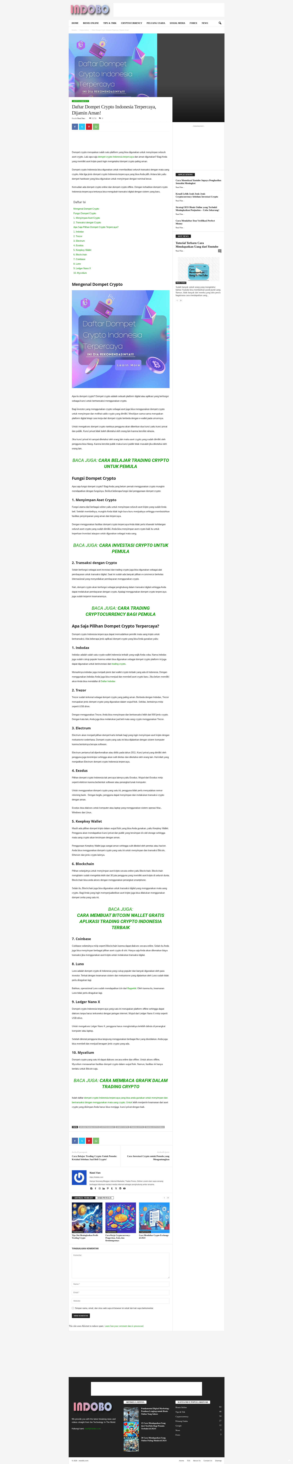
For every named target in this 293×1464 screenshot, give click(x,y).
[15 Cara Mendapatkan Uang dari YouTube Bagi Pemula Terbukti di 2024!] (131, 1429)
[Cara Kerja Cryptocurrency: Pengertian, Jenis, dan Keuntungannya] (120, 1218)
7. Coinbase (79, 259)
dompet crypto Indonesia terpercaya (116, 156)
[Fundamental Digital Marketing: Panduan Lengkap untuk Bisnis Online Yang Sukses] (131, 1414)
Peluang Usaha (156, 23)
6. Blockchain (80, 254)
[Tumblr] (112, 1189)
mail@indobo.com (93, 1428)
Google (178, 1426)
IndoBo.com (83, 1460)
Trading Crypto (137, 1127)
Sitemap (218, 1460)
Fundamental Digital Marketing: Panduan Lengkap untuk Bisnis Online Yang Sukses (155, 1411)
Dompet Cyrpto (122, 1127)
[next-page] (168, 1197)
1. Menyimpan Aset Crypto (86, 218)
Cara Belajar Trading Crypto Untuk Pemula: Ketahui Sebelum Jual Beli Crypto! (94, 1158)
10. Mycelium (80, 273)
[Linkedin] (104, 1189)
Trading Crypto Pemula (155, 1127)
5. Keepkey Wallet (82, 250)
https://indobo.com (96, 1177)
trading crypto (118, 664)
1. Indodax (78, 231)
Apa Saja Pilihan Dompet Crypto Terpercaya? (95, 227)
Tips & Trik (109, 23)
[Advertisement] (168, 10)
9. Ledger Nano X (82, 268)
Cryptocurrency (131, 23)
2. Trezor (77, 236)
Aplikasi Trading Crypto (89, 1127)
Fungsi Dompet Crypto (84, 213)
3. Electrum (79, 240)
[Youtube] (124, 1189)
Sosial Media (177, 23)
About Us (197, 1460)
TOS (188, 1460)
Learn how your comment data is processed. (124, 1326)
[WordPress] (120, 1189)
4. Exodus (78, 245)
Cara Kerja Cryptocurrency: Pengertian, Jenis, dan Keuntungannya (117, 1238)
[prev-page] (164, 1197)
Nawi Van (81, 118)
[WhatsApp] (96, 127)
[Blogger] (92, 1189)
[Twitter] (82, 127)
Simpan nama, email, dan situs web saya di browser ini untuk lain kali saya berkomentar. (114, 1308)
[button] (220, 23)
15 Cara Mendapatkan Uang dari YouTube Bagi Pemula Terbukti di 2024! (153, 1426)
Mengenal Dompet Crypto (86, 208)
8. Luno (77, 263)
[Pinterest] (89, 127)
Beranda (74, 30)
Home (75, 23)
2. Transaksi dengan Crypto (87, 222)
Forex (193, 23)
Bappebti (131, 988)
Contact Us (208, 1460)
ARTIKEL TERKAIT (83, 1198)
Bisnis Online (91, 23)
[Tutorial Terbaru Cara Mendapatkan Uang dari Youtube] (198, 269)
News (205, 23)
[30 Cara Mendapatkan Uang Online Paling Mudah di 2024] (131, 1444)
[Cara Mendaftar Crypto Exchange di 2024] (154, 1218)
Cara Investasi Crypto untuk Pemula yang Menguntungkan (148, 1158)
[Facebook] (75, 127)
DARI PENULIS (104, 1198)
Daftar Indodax (108, 681)
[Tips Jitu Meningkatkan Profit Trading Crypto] (87, 1218)
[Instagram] (100, 1189)
